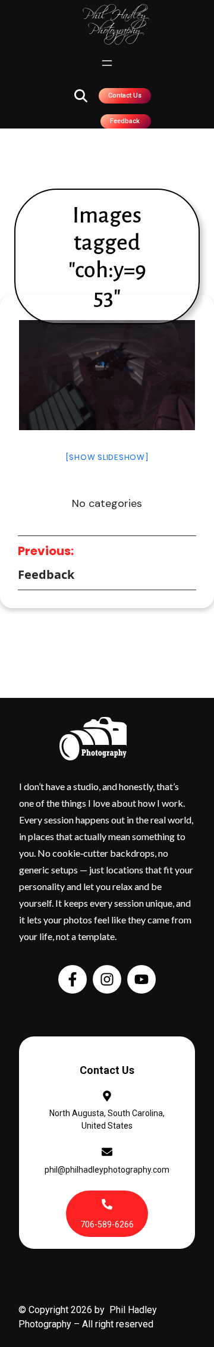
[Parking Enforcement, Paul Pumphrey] (107, 375)
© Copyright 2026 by (63, 1309)
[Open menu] (107, 63)
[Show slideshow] (107, 457)
